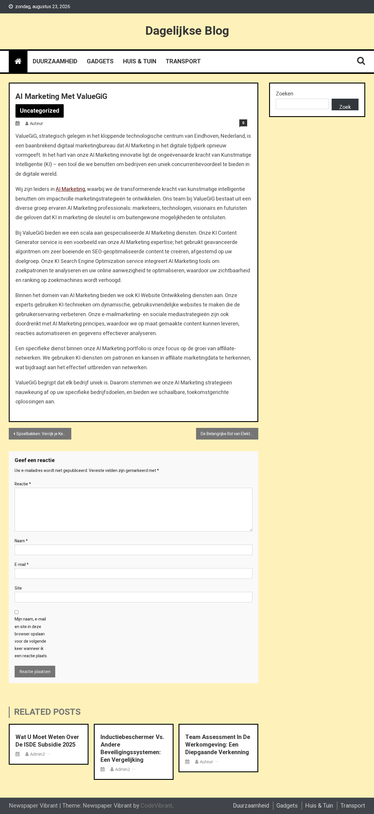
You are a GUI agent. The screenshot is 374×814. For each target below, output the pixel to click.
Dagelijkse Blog (187, 31)
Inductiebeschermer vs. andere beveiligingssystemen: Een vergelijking (132, 748)
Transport (183, 61)
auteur (36, 123)
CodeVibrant (156, 805)
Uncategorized (39, 111)
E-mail (22, 565)
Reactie (23, 484)
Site (18, 588)
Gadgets (100, 61)
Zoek (345, 106)
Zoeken (284, 94)
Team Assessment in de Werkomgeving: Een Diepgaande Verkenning (217, 744)
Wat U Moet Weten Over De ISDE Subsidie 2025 (47, 741)
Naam (21, 541)
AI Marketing (70, 189)
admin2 (37, 754)
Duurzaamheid (55, 61)
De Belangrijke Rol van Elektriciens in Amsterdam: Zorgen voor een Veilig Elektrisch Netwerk (230, 434)
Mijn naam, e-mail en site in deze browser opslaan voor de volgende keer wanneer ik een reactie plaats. (31, 637)
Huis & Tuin (139, 61)
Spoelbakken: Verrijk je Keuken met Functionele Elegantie (43, 434)
